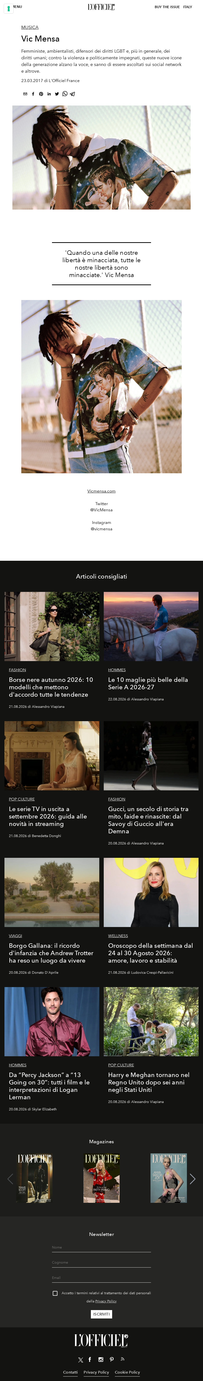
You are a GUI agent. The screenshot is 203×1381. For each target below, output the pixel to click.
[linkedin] (49, 95)
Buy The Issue (167, 7)
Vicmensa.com (101, 491)
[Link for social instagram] (100, 1360)
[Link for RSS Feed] (122, 1360)
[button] (192, 1179)
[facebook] (33, 95)
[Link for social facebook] (89, 1360)
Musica (30, 27)
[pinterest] (41, 95)
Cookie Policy (127, 1372)
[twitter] (57, 95)
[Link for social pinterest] (111, 1360)
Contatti (70, 1372)
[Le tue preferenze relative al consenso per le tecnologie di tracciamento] (8, 8)
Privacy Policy (106, 1301)
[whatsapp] (65, 95)
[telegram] (73, 95)
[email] (25, 95)
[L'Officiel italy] (101, 7)
